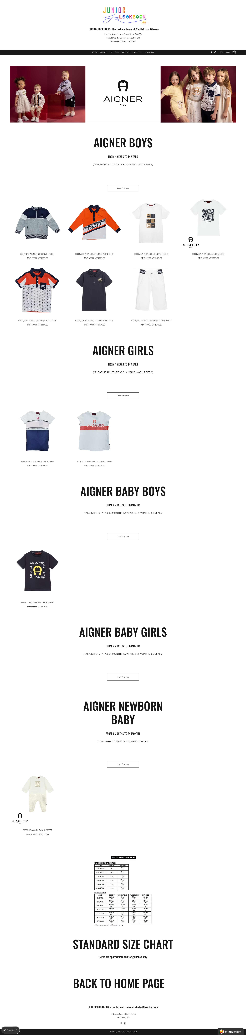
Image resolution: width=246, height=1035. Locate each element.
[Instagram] (215, 52)
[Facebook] (211, 52)
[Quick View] (37, 223)
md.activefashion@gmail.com (123, 1014)
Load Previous (123, 188)
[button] (234, 52)
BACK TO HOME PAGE (119, 983)
